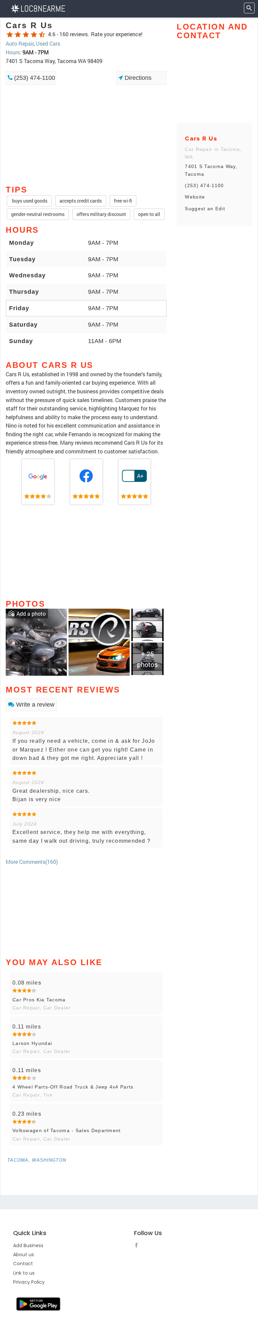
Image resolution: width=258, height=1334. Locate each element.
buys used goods (29, 201)
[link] (38, 482)
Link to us (24, 1273)
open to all (149, 214)
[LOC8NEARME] (38, 7)
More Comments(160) (32, 861)
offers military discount (101, 214)
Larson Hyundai (32, 1043)
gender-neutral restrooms (37, 214)
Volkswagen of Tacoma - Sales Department (66, 1130)
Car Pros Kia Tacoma (39, 999)
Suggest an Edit (205, 208)
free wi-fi (123, 201)
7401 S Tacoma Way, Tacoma (211, 170)
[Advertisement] (86, 109)
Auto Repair (20, 43)
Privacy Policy (29, 1282)
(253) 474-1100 (33, 77)
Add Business (28, 1245)
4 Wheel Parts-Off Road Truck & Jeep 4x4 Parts (73, 1087)
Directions (137, 77)
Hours (13, 52)
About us (23, 1254)
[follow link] (138, 1246)
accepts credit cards (80, 201)
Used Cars (48, 43)
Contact (23, 1263)
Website (195, 197)
